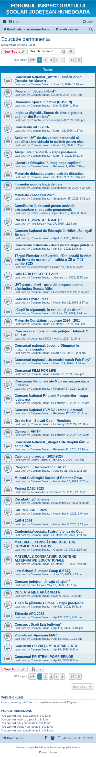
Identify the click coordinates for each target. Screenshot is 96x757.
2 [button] (45, 60)
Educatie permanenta (25, 39)
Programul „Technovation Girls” (40, 467)
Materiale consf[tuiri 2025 (34, 195)
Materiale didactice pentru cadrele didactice (49, 174)
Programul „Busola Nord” (35, 91)
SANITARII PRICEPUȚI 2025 (36, 274)
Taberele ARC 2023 (29, 614)
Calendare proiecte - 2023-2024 (39, 456)
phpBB (34, 747)
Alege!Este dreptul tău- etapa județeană (46, 152)
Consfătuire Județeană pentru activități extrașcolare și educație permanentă (45, 208)
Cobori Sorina (39, 213)
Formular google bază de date (38, 184)
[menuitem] (13, 22)
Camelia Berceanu (42, 120)
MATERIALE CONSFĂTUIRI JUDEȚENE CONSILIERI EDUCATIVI (45, 544)
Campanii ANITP (28, 431)
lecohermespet (40, 267)
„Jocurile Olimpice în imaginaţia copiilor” (48, 163)
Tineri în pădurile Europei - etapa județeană (49, 603)
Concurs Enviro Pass (31, 299)
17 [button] (72, 60)
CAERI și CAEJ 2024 (31, 510)
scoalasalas (38, 492)
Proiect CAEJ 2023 (29, 489)
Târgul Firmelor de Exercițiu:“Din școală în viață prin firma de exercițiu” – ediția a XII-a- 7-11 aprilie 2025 (53, 259)
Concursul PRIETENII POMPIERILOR (44, 657)
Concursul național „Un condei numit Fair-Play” (53, 360)
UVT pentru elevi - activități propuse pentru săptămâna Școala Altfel (49, 286)
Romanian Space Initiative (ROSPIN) (43, 102)
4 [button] (57, 60)
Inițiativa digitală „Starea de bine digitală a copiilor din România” (48, 115)
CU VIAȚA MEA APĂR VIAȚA (37, 592)
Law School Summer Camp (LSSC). (43, 571)
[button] (32, 60)
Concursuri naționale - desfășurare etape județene (54, 245)
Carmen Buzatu (26, 44)
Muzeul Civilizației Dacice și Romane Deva (48, 478)
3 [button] (51, 60)
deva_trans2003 (41, 338)
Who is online (12, 697)
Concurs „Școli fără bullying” (38, 624)
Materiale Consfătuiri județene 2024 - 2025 (47, 320)
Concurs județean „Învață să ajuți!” (42, 582)
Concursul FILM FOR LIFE (35, 370)
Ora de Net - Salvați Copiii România (43, 421)
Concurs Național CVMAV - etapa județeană (49, 410)
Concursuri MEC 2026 (32, 127)
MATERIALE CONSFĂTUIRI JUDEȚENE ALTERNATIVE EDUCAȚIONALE (45, 558)
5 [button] (62, 60)
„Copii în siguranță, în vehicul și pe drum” (48, 310)
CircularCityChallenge (32, 499)
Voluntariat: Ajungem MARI (36, 635)
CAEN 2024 (23, 521)
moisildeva (37, 223)
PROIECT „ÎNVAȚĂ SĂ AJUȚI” (38, 220)
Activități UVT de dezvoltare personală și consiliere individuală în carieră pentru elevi (49, 140)
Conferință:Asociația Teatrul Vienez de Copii (49, 531)
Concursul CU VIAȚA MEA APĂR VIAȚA (46, 646)
